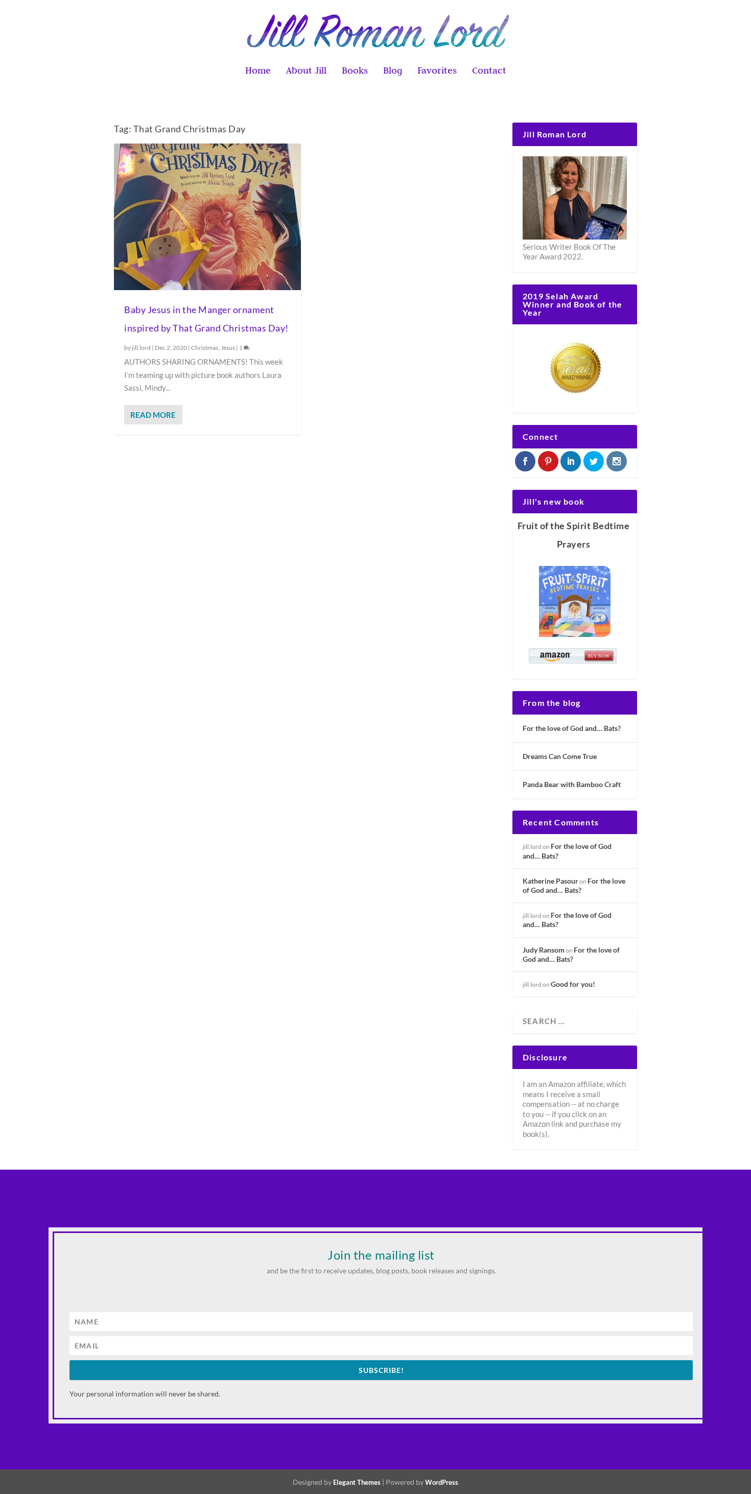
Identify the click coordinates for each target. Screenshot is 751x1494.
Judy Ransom (544, 949)
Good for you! (573, 984)
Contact (489, 71)
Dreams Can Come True (560, 756)
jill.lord (141, 347)
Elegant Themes (357, 1482)
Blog (392, 71)
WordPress (441, 1482)
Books (355, 71)
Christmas (204, 347)
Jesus (228, 347)
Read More (153, 414)
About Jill (306, 71)
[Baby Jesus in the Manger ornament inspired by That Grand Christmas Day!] (207, 217)
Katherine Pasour (550, 880)
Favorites (437, 71)
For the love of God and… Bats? (572, 728)
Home (258, 71)
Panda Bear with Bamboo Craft (572, 784)
